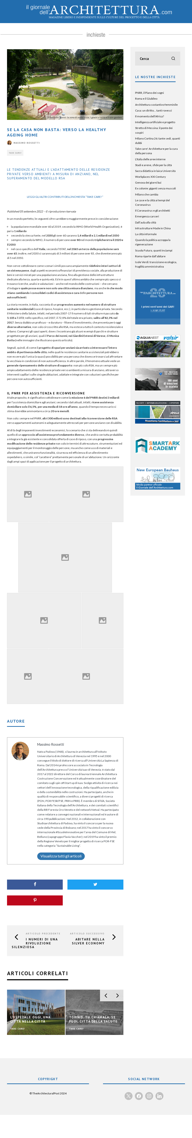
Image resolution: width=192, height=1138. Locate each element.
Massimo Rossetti (27, 142)
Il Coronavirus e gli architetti (152, 210)
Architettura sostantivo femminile (156, 104)
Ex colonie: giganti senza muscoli (155, 188)
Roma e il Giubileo (146, 98)
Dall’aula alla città (145, 222)
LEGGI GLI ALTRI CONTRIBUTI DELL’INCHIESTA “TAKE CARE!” (65, 196)
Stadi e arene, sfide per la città (153, 165)
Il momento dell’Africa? (149, 116)
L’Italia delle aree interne (150, 159)
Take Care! (15, 153)
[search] (173, 59)
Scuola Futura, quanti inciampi (153, 250)
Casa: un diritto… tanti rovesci (153, 110)
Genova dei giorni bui (148, 182)
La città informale (146, 234)
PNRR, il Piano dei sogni (149, 92)
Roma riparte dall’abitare (150, 256)
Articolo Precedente (43, 933)
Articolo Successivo (87, 933)
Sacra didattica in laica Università (155, 171)
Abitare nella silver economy (88, 941)
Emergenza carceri (147, 216)
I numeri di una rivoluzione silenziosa (35, 943)
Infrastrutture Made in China (153, 228)
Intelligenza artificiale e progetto (155, 122)
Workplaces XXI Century (150, 176)
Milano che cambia (146, 194)
